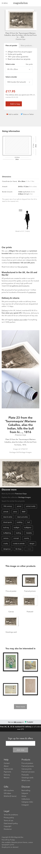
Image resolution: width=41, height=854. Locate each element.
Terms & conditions (11, 815)
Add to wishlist (13, 114)
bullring (18, 533)
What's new (26, 780)
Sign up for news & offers (20, 738)
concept (16, 538)
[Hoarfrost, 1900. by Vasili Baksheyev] (30, 665)
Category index (27, 802)
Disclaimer (8, 829)
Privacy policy (9, 818)
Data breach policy (11, 823)
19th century (7, 506)
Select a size (19, 64)
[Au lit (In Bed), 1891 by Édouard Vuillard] (10, 689)
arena (15, 512)
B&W (23, 512)
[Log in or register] (34, 3)
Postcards (25, 775)
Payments (7, 772)
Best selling (26, 790)
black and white (22, 517)
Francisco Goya (20, 39)
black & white (7, 517)
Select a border (11, 77)
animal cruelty (30, 506)
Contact (7, 763)
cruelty (5, 543)
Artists (24, 796)
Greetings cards (27, 778)
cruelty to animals (18, 543)
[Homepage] (20, 3)
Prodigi (12, 840)
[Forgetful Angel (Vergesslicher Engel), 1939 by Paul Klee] (30, 685)
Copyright (7, 826)
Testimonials (8, 769)
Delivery (5, 310)
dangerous (7, 549)
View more (20, 706)
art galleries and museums (19, 286)
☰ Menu (5, 3)
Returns (6, 778)
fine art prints (23, 267)
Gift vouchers (9, 790)
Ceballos (29, 533)
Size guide (29, 64)
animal (19, 506)
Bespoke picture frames (19, 842)
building (19, 522)
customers (32, 292)
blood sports (7, 522)
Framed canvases (28, 772)
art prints (27, 59)
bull (28, 522)
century (5, 538)
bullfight (16, 527)
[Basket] (37, 3)
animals (5, 512)
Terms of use (8, 820)
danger (32, 543)
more (29, 549)
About (6, 766)
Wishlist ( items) (10, 796)
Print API (4, 840)
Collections (26, 799)
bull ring (6, 527)
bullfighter (27, 527)
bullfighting (7, 533)
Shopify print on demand (10, 847)
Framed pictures (28, 766)
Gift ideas (7, 793)
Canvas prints (27, 769)
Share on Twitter (28, 114)
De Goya (18, 549)
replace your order (20, 320)
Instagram (25, 805)
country (26, 538)
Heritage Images (24, 497)
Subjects (25, 793)
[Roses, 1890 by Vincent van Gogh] (10, 662)
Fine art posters (27, 763)
